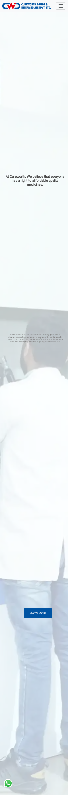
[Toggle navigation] (61, 6)
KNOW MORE (38, 613)
